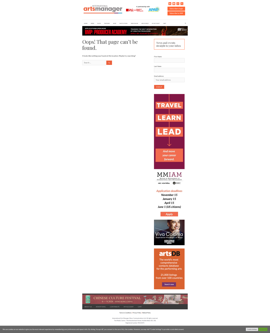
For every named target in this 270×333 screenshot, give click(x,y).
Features (107, 23)
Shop (114, 23)
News (92, 23)
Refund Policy (146, 313)
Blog (99, 23)
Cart (164, 23)
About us (88, 307)
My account (156, 23)
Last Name (157, 66)
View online (134, 23)
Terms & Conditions (125, 313)
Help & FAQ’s (144, 23)
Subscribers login (176, 8)
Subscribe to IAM (176, 13)
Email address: (159, 76)
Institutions (123, 23)
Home (85, 23)
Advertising (101, 307)
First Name (158, 57)
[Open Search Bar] (185, 23)
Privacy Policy (137, 313)
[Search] (109, 62)
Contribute (114, 307)
